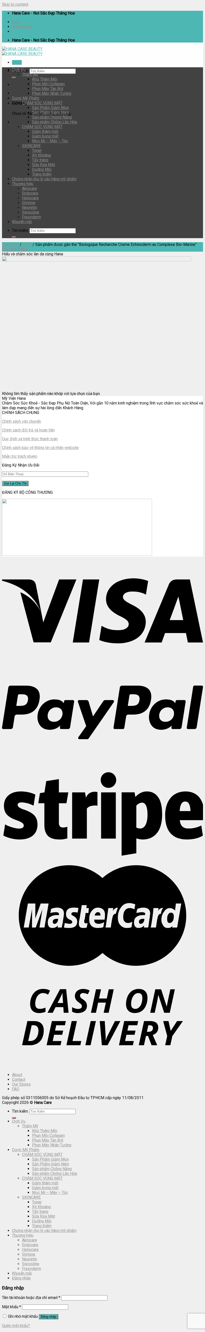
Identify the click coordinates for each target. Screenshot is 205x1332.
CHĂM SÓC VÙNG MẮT (42, 126)
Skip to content (15, 4)
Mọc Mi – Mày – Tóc (50, 141)
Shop (16, 22)
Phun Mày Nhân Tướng (51, 93)
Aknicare (29, 188)
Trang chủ (10, 244)
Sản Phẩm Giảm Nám (50, 112)
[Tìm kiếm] (14, 77)
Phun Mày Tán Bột (47, 88)
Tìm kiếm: (20, 230)
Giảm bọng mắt (45, 136)
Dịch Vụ (19, 69)
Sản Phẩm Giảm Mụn (50, 107)
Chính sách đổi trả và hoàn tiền (28, 430)
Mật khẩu (11, 1306)
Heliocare (30, 198)
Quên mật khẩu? (16, 1325)
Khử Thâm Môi (44, 79)
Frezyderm (31, 217)
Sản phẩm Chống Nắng (52, 117)
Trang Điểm (42, 174)
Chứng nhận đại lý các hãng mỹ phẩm (44, 179)
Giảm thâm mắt (45, 131)
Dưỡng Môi (42, 169)
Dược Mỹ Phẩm (25, 98)
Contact (18, 1079)
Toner (37, 150)
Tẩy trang (40, 160)
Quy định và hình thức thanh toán (30, 438)
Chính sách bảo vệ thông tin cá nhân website (40, 447)
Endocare (30, 193)
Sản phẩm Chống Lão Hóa (54, 122)
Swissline (30, 212)
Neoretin (29, 207)
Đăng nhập (48, 1316)
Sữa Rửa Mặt (43, 164)
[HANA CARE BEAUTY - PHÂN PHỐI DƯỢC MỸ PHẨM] (22, 51)
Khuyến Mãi (22, 26)
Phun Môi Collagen (48, 84)
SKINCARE (31, 145)
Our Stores (21, 1084)
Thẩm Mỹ (30, 74)
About (17, 1074)
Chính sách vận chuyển (21, 421)
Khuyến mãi (22, 221)
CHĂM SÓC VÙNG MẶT (42, 103)
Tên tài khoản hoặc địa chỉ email (31, 1297)
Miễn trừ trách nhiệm (19, 456)
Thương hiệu (22, 183)
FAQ (15, 1089)
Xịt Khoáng (41, 155)
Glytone (28, 202)
